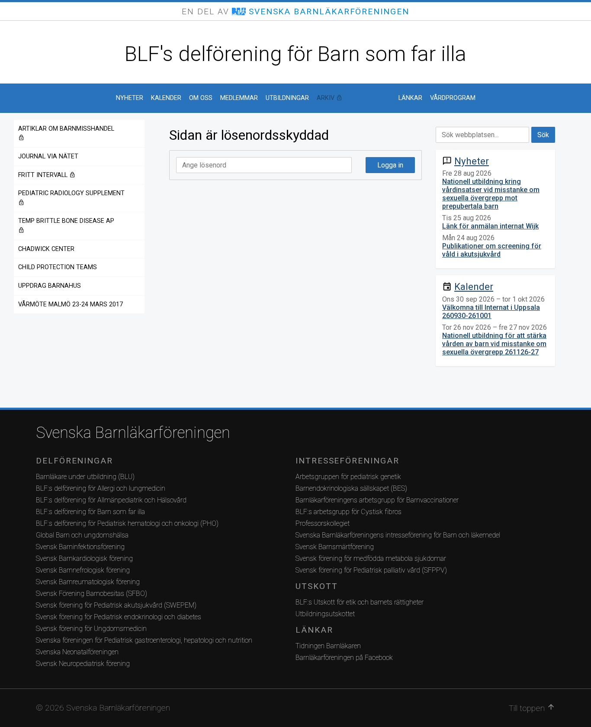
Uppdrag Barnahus (49, 286)
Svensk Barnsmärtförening (335, 547)
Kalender (166, 98)
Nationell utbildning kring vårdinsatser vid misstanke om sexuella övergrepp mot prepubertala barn (491, 193)
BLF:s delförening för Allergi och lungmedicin (100, 488)
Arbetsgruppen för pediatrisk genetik (348, 477)
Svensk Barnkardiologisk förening (84, 558)
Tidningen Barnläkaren (328, 646)
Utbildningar (287, 98)
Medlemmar (239, 98)
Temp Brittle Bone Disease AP (66, 225)
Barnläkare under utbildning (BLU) (85, 477)
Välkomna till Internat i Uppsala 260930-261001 (491, 311)
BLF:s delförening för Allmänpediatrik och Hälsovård (111, 500)
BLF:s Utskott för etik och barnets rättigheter (360, 602)
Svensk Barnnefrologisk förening (83, 570)
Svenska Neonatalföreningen (77, 652)
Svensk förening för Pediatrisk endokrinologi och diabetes (118, 617)
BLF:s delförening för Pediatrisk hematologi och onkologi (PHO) (127, 523)
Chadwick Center (46, 249)
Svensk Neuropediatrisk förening (83, 663)
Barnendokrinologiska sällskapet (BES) (351, 488)
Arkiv (354, 98)
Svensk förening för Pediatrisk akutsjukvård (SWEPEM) (116, 605)
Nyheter (129, 98)
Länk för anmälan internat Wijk (490, 226)
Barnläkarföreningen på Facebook (344, 657)
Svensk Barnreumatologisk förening (88, 582)
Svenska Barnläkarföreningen (133, 433)
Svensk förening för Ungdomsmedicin (91, 628)
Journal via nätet (48, 156)
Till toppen (532, 708)
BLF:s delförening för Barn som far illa (90, 512)
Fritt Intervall (71, 175)
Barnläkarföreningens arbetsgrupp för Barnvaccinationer (377, 500)
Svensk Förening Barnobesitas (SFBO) (91, 593)
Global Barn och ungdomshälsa (82, 535)
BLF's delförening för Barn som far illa (295, 54)
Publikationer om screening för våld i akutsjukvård (491, 250)
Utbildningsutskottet (325, 614)
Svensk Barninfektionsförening (80, 547)
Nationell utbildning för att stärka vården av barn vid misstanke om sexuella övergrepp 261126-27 (494, 343)
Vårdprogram (452, 98)
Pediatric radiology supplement (71, 198)
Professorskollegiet (323, 523)
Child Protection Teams (57, 267)
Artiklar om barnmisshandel (66, 133)
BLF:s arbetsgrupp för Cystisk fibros (348, 512)
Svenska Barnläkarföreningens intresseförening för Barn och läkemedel (398, 535)
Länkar (410, 98)
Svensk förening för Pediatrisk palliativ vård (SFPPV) (371, 570)
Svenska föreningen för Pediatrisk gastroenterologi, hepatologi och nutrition (144, 640)
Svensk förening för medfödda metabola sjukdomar (371, 558)
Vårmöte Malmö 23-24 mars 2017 (70, 304)
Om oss (200, 98)
